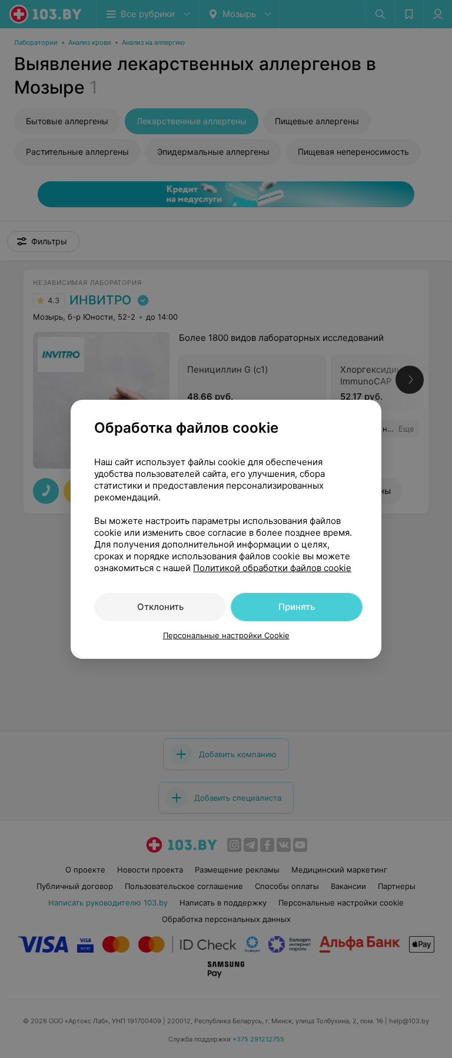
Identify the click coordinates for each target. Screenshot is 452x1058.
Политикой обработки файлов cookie (272, 567)
